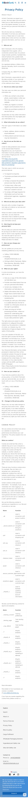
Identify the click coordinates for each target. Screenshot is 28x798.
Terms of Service (8, 721)
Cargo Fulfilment (8, 734)
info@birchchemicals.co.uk (11, 763)
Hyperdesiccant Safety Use (11, 743)
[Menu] (25, 2)
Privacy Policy (7, 725)
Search (5, 712)
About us (6, 716)
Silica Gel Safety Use (9, 747)
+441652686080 (15, 757)
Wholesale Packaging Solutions (13, 739)
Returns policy (7, 730)
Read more (6, 789)
